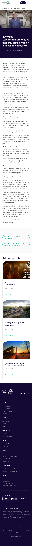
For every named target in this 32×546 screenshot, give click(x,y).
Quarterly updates (7, 411)
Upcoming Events (7, 443)
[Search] (28, 2)
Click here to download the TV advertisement (13, 237)
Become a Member (7, 436)
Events (4, 440)
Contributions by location (9, 469)
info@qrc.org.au (6, 481)
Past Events (5, 446)
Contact (4, 475)
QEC (3, 426)
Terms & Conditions (16, 526)
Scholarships (5, 413)
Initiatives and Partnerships (9, 456)
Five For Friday (6, 408)
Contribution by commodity (9, 471)
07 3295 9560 (5, 479)
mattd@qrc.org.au (8, 222)
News (9, 7)
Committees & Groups (8, 458)
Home (3, 7)
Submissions (5, 421)
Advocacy (5, 417)
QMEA (4, 423)
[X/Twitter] (28, 393)
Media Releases (6, 406)
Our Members (6, 433)
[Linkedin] (21, 393)
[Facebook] (25, 393)
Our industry (6, 465)
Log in (22, 2)
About (4, 450)
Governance (5, 461)
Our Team (5, 454)
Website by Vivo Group (16, 536)
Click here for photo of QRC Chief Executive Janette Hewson (14, 244)
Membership (6, 430)
